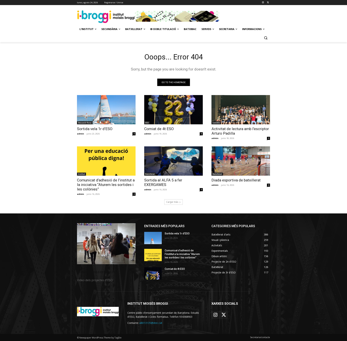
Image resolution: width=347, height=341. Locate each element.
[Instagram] (263, 3)
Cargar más (172, 201)
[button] (265, 37)
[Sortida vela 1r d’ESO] (106, 109)
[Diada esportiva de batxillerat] (240, 161)
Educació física (84, 122)
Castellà (216, 122)
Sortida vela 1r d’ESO (94, 129)
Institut (81, 174)
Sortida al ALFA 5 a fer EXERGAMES (163, 182)
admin (80, 133)
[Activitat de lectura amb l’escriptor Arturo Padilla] (240, 109)
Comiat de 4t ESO (159, 129)
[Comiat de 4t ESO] (173, 109)
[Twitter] (268, 3)
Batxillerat (150, 174)
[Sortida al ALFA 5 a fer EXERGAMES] (173, 161)
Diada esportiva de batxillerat (236, 180)
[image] (106, 243)
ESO (147, 122)
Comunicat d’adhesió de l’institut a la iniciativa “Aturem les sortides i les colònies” (106, 184)
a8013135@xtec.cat (150, 323)
